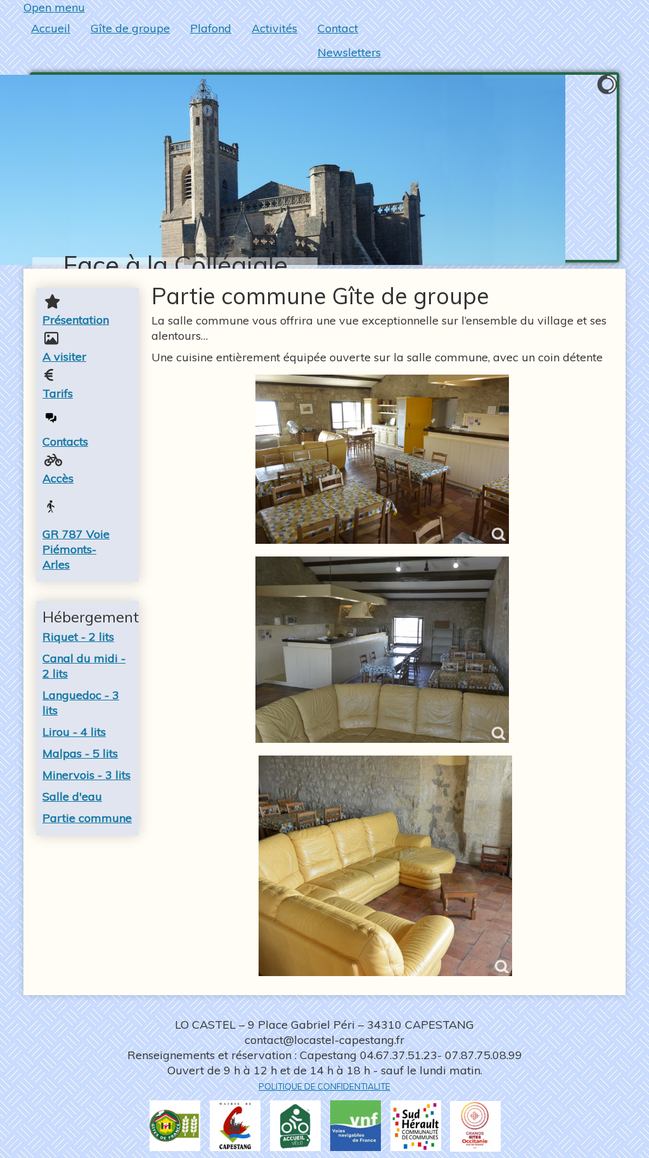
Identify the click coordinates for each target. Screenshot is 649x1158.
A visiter (64, 356)
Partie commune (87, 818)
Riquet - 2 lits (78, 636)
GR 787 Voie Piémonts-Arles (76, 549)
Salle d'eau (72, 796)
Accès (58, 478)
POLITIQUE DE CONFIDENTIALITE (324, 1086)
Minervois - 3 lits (86, 775)
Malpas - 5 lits (80, 753)
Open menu (54, 7)
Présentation (75, 319)
